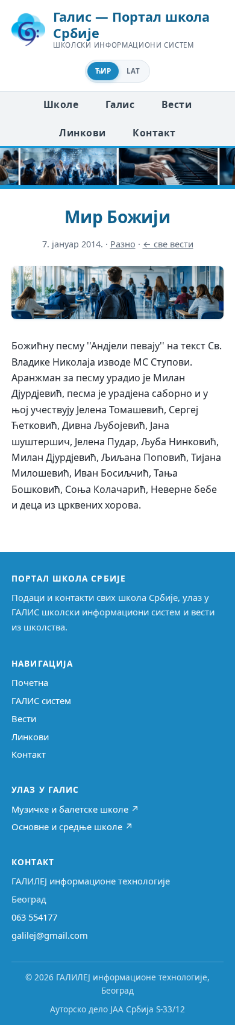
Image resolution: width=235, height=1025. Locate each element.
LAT (133, 70)
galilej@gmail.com (49, 935)
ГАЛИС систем (41, 700)
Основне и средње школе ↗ (72, 826)
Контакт (154, 132)
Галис (119, 104)
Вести (176, 104)
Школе (60, 104)
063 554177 (34, 917)
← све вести (168, 244)
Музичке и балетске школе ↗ (75, 809)
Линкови (82, 132)
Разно (123, 244)
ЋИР (103, 70)
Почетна (29, 682)
